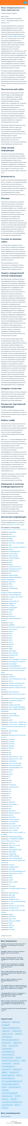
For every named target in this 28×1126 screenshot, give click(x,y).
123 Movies (12, 739)
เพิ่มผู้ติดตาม (12, 847)
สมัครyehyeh (12, 852)
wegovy (11, 927)
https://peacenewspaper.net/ (17, 871)
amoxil (10, 703)
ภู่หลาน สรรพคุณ (13, 830)
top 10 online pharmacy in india (17, 679)
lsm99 (10, 923)
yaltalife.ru (12, 677)
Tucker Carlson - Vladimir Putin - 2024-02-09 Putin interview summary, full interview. (13, 727)
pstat (10, 636)
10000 (10, 649)
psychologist (12, 532)
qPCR (4, 1087)
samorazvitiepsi (13, 731)
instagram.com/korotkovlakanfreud (11, 593)
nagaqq (11, 914)
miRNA (4, 1072)
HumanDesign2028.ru (15, 552)
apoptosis (16, 1022)
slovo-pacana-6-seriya (15, 763)
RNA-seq (5, 1090)
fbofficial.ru (12, 811)
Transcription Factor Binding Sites (12, 1102)
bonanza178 (12, 824)
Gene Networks (7, 1049)
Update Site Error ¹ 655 (15, 757)
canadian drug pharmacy (15, 685)
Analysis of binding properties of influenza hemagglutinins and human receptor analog (12, 958)
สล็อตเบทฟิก (12, 869)
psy (10, 750)
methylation (17, 1069)
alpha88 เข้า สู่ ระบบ (14, 899)
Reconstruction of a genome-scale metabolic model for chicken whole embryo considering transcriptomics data (12, 965)
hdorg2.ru (11, 644)
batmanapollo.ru (13, 804)
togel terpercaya (13, 893)
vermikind (11, 605)
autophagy (5, 1025)
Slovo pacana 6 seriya (15, 765)
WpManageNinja (18, 1123)
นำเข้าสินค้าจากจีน (14, 908)
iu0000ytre (12, 625)
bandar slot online (14, 828)
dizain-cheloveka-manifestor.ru (17, 547)
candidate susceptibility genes (10, 1028)
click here (11, 865)
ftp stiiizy (11, 930)
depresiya (11, 746)
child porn (11, 657)
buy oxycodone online (15, 826)
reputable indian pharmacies (17, 683)
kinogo (11, 675)
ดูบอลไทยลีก (12, 897)
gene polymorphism (8, 1052)
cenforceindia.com (14, 601)
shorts (11, 681)
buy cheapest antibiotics (16, 701)
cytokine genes (7, 1037)
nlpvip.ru (11, 770)
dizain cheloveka (13, 556)
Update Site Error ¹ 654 (15, 759)
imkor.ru (11, 631)
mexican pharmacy (14, 692)
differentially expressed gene (10, 1040)
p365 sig (11, 925)
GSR (23, 1060)
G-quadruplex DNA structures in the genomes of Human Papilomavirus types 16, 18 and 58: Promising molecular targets (13, 994)
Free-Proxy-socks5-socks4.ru (17, 627)
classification (16, 1031)
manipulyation (13, 761)
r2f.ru (10, 612)
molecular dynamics (8, 1075)
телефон (21, 525)
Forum (10, 599)
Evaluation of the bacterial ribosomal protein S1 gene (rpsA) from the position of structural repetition (13, 945)
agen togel (12, 895)
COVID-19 (18, 1034)
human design (12, 713)
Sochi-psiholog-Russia (15, 595)
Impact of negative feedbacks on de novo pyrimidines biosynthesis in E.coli (11, 980)
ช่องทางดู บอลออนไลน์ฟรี (15, 858)
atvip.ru (11, 586)
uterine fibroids (7, 1105)
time (10, 791)
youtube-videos (13, 554)
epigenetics (17, 1043)
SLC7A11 (17, 1096)
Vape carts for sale (14, 845)
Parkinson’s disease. (8, 1078)
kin (9, 800)
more (10, 783)
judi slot (11, 815)
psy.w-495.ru (12, 536)
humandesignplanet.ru (15, 666)
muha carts (12, 843)
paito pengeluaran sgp (15, 850)
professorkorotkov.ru (15, 567)
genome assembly (7, 1058)
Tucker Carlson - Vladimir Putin (17, 722)
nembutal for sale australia (16, 906)
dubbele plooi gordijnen (15, 837)
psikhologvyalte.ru (14, 571)
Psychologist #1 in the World (17, 662)
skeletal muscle (7, 1096)
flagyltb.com (12, 603)
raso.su (11, 642)
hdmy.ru (11, 549)
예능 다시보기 (12, 919)
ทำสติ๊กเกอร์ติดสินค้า (14, 856)
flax (4, 1046)
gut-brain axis (6, 1063)
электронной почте (11, 525)
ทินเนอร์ (11, 878)
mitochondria (14, 1072)
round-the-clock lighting (9, 1093)
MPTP (19, 1075)
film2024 (11, 742)
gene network (13, 1046)
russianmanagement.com (16, 768)
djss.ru (11, 638)
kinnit (10, 798)
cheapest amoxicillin (14, 705)
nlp (10, 793)
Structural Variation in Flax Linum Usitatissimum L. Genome (13, 1009)
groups (11, 565)
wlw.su (11, 774)
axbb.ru (11, 560)
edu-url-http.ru (13, 629)
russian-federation (14, 716)
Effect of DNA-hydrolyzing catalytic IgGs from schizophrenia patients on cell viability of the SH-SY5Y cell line (13, 973)
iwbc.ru (11, 640)
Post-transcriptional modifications (12, 1081)
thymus (14, 1099)
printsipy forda (13, 655)
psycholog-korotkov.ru (15, 569)
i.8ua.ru (11, 806)
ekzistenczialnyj (13, 575)
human (16, 1063)
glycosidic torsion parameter (10, 1060)
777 (10, 776)
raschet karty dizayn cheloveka (17, 668)
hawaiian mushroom (14, 813)
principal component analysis (10, 1084)
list (10, 718)
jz (9, 796)
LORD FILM (12, 802)
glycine (18, 1058)
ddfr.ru (11, 634)
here (10, 573)
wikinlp (11, 539)
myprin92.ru (12, 582)
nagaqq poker (13, 854)
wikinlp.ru (11, 541)
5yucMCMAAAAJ (13, 588)
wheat (17, 1105)
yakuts (5, 1108)
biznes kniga (12, 651)
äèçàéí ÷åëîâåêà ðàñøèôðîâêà (17, 707)
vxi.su (10, 772)
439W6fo (11, 610)
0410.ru (11, 584)
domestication (6, 1043)
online (10, 534)
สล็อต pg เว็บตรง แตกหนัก (16, 873)
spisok (10, 720)
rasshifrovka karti (14, 787)
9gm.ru (11, 647)
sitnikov (11, 623)
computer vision (7, 1034)
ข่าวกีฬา (11, 880)
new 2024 (11, 744)
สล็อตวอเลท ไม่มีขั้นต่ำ (15, 921)
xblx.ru (11, 614)
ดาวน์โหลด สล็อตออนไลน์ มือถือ (17, 901)
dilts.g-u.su (12, 616)
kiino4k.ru (11, 748)
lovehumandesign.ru (14, 558)
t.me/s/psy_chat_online (16, 597)
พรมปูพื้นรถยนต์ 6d (14, 867)
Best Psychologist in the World (17, 660)
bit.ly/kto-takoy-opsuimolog (17, 698)
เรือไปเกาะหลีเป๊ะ (13, 882)
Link (10, 752)
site (10, 789)
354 (10, 755)
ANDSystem (6, 1022)
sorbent (5, 1099)
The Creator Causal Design (16, 543)
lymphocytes (6, 1069)
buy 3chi (11, 904)
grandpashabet (13, 608)
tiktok (10, 562)
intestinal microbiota (8, 1066)
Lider (10, 545)
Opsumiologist (13, 664)
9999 (10, 780)
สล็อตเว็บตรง (12, 817)
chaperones (6, 1031)
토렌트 (10, 876)
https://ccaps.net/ (14, 819)
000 (10, 733)
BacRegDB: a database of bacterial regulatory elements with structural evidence (12, 952)
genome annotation (8, 1055)
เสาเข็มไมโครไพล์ (13, 822)
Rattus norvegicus (14, 1087)
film (10, 809)
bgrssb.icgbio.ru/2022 (15, 36)
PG (9, 884)
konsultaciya (12, 785)
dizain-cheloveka (13, 653)
